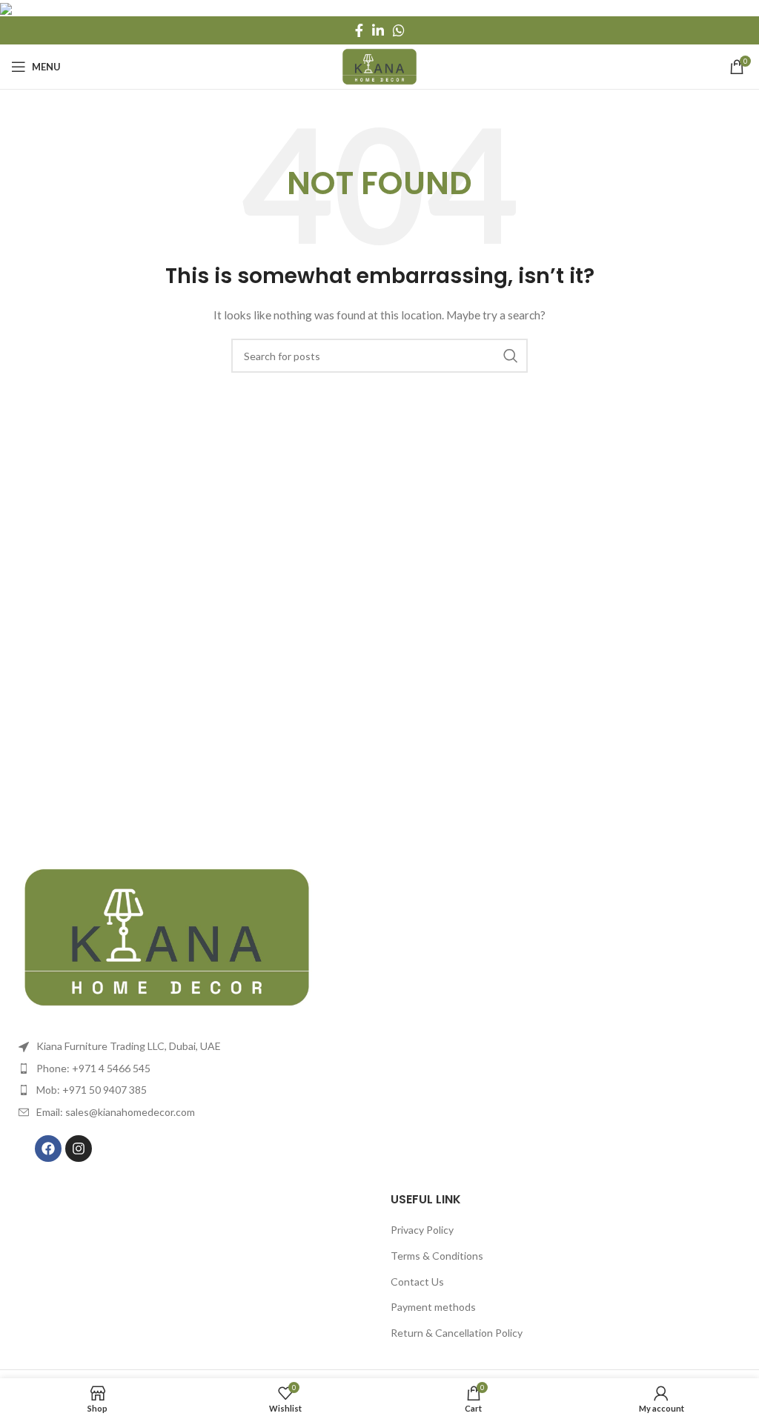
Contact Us (417, 1281)
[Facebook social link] (359, 30)
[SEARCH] (511, 356)
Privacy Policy (422, 1229)
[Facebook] (48, 1148)
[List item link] (190, 1068)
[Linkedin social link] (378, 30)
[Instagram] (78, 1148)
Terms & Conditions (437, 1255)
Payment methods (433, 1306)
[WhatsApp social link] (398, 30)
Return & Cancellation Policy (457, 1332)
